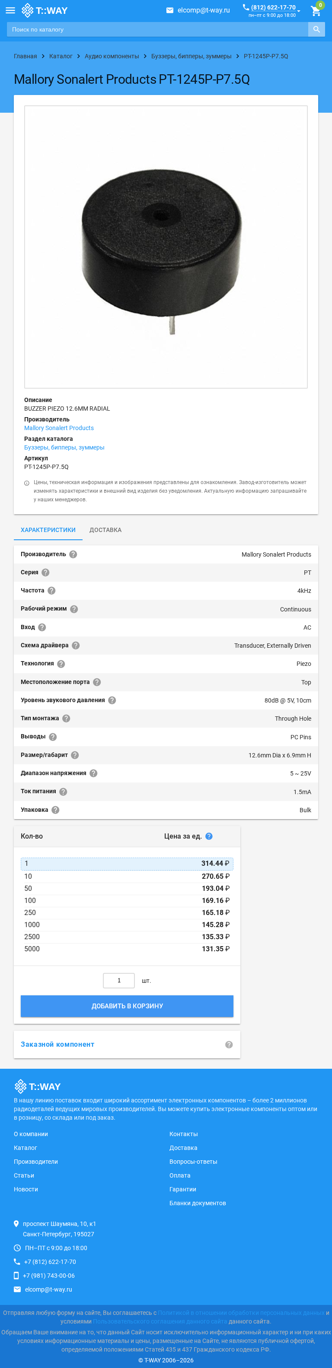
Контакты (183, 1133)
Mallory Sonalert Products (59, 427)
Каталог (25, 1147)
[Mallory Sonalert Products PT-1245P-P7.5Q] (166, 247)
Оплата (180, 1175)
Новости (26, 1189)
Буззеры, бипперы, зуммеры (64, 447)
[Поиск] (316, 29)
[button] (10, 10)
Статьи (24, 1175)
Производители (36, 1161)
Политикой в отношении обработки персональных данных (241, 1312)
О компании (31, 1133)
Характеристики (48, 529)
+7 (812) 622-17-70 (50, 1261)
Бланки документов (197, 1203)
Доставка (105, 529)
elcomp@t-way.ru (204, 10)
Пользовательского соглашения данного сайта (160, 1321)
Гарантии (182, 1189)
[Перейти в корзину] (316, 11)
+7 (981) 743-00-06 (49, 1275)
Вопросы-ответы (193, 1161)
